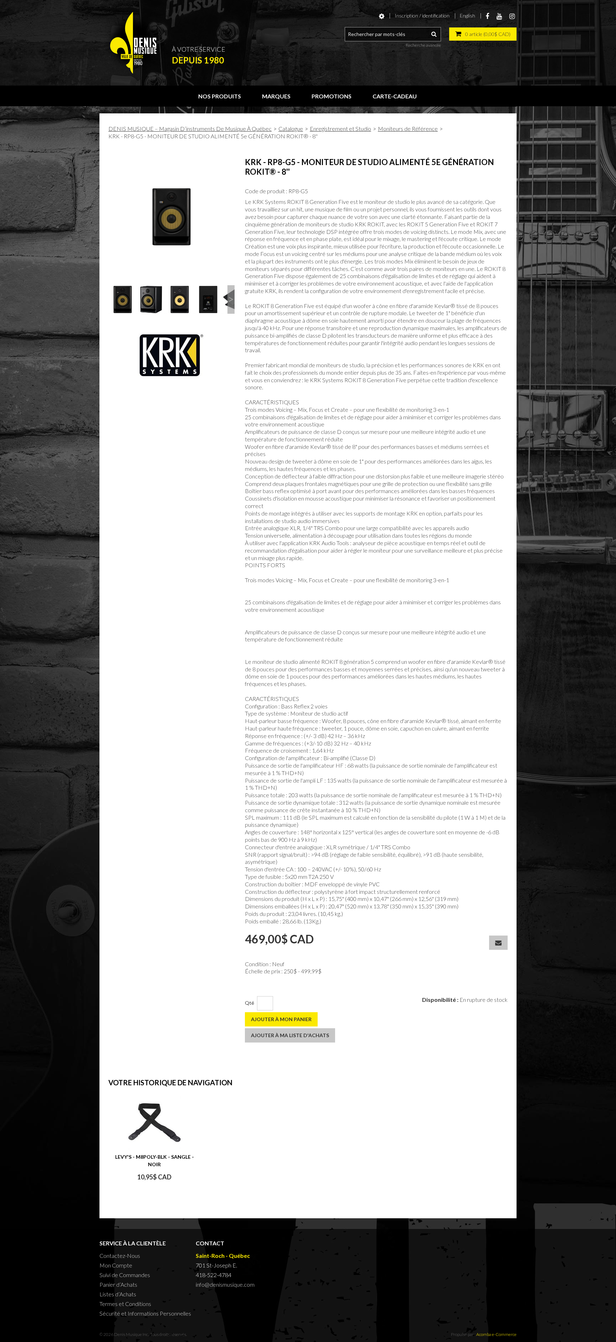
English (467, 15)
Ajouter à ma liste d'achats (290, 1035)
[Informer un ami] (498, 943)
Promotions (331, 96)
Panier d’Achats (118, 1284)
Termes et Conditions (125, 1303)
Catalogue (290, 128)
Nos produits (219, 96)
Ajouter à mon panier (281, 1019)
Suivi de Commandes (124, 1274)
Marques (276, 96)
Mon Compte (115, 1265)
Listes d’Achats (117, 1294)
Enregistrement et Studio (340, 128)
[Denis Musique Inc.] (133, 43)
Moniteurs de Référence (408, 128)
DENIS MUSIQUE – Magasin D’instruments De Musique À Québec (190, 128)
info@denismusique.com (225, 1284)
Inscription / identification (422, 15)
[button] (483, 34)
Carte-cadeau (395, 96)
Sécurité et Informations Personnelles (145, 1313)
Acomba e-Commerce (496, 1334)
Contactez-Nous (119, 1255)
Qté (249, 1003)
